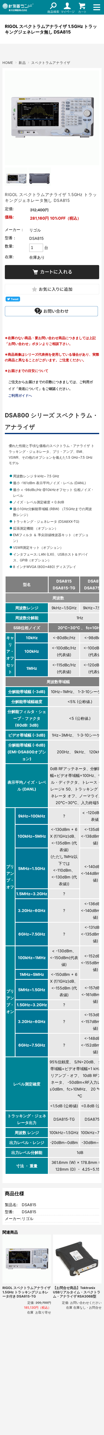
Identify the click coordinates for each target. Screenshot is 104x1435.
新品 (22, 62)
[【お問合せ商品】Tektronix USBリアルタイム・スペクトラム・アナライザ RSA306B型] (77, 1259)
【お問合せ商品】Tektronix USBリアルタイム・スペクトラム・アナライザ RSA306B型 (76, 1292)
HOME (7, 62)
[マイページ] (67, 7)
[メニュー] (96, 7)
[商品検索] (53, 7)
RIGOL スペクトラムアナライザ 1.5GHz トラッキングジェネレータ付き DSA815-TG (26, 1292)
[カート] (82, 7)
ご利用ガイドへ (20, 395)
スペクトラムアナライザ (50, 62)
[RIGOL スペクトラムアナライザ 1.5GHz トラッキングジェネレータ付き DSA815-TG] (26, 1259)
